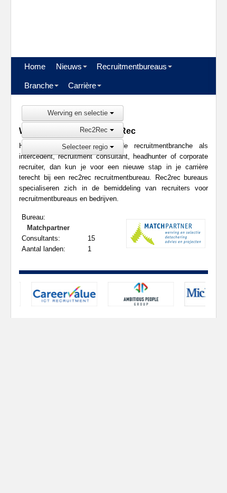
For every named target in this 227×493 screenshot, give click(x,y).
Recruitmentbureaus (132, 66)
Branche (38, 85)
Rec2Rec (95, 130)
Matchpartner (48, 228)
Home (34, 66)
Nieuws (69, 66)
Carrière (82, 85)
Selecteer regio (86, 147)
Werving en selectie (79, 113)
